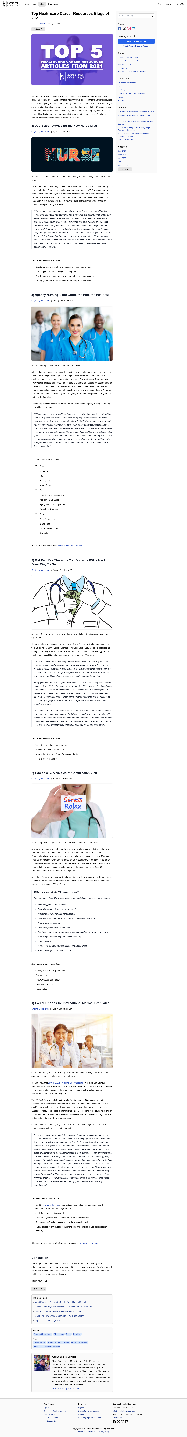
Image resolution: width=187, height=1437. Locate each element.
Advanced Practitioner (43, 1334)
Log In (168, 4)
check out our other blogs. (90, 1243)
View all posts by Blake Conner (66, 1388)
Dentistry (121, 90)
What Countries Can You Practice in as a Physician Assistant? (134, 135)
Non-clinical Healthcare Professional (132, 93)
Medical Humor (124, 68)
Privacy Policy (103, 1432)
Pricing (81, 1414)
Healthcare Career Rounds (58, 1343)
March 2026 (123, 165)
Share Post (39, 29)
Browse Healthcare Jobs (136, 41)
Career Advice (39, 1343)
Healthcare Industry (79, 1343)
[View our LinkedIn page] (133, 28)
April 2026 (122, 162)
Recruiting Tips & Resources (89, 1418)
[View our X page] (124, 28)
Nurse (68, 1334)
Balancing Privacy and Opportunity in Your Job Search (59, 1316)
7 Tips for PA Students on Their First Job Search (134, 116)
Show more (123, 169)
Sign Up (180, 4)
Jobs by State (49, 1414)
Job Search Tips (124, 64)
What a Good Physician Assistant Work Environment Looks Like (63, 1307)
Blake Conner (39, 24)
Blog (42, 4)
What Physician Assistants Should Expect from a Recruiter (61, 1302)
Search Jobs (30, 4)
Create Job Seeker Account (55, 1411)
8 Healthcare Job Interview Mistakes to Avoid (136, 112)
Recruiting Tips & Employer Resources (133, 71)
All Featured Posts (125, 140)
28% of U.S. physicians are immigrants (65, 1083)
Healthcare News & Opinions (129, 57)
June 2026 (122, 154)
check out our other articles (70, 546)
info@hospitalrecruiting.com (124, 1411)
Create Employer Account (88, 1411)
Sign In (46, 1408)
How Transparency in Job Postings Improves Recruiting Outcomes (136, 128)
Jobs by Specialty (51, 1418)
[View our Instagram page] (129, 28)
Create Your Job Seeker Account (136, 46)
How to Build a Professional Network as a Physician (58, 1311)
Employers (53, 4)
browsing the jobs (51, 1205)
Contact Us (117, 1418)
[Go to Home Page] (11, 4)
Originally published (40, 131)
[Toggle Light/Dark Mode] (159, 4)
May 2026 (122, 158)
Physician (77, 1334)
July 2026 (122, 151)
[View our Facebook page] (119, 28)
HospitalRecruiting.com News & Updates (134, 61)
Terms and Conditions (87, 1432)
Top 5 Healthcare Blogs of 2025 (49, 1320)
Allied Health (59, 1334)
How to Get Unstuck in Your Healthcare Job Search (135, 122)
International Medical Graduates (47, 1347)
